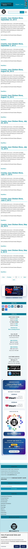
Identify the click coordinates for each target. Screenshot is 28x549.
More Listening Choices (14, 329)
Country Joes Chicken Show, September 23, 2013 (12, 19)
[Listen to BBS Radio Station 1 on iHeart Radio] (14, 397)
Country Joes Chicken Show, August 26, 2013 (12, 70)
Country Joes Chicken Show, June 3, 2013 (12, 199)
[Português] (26, 4)
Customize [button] (3, 546)
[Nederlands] (26, 0)
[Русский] (25, 5)
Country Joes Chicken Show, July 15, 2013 (14, 148)
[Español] (26, 5)
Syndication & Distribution (6, 503)
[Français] (25, 2)
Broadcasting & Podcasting (6, 496)
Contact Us (3, 510)
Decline (16, 546)
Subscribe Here (14, 451)
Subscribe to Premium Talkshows (7, 4)
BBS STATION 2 (14, 347)
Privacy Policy (3, 512)
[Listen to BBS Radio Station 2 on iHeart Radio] (14, 405)
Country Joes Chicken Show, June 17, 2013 (12, 174)
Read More (3, 39)
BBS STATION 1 (14, 340)
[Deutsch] (26, 2)
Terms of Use (3, 514)
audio (16, 318)
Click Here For (14, 327)
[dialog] (14, 541)
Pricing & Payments (5, 498)
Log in (22, 4)
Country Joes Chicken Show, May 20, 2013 (14, 225)
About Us (2, 508)
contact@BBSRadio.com (12, 474)
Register (17, 4)
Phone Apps (3, 507)
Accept (23, 546)
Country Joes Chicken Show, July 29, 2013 (14, 122)
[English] (25, 0)
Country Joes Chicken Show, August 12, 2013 (12, 96)
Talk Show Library (4, 499)
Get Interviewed (4, 501)
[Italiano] (25, 4)
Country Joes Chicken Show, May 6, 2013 (14, 251)
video (16, 323)
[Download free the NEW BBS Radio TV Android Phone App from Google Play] (14, 367)
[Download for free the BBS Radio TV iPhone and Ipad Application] (14, 373)
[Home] (4, 12)
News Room (3, 505)
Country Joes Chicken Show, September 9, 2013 (12, 45)
